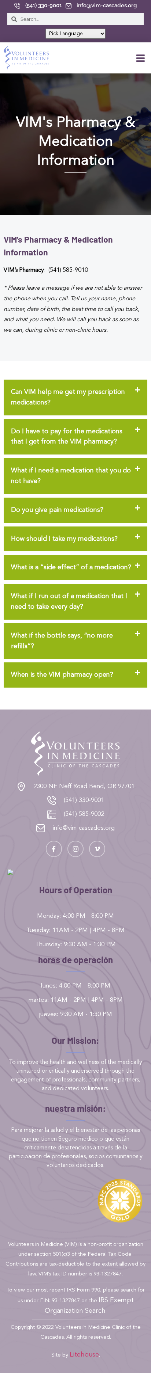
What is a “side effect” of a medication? (71, 567)
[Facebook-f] (54, 849)
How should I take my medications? (64, 539)
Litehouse (84, 1354)
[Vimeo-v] (97, 849)
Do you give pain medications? (57, 510)
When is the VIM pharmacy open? (62, 675)
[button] (140, 58)
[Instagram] (75, 849)
